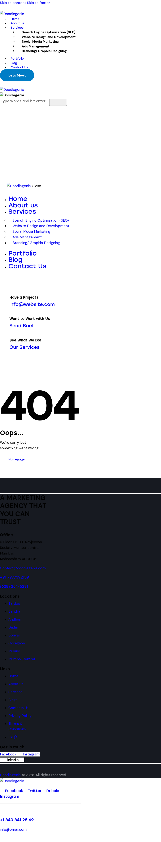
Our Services (24, 347)
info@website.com (32, 304)
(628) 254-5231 (14, 586)
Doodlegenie (10, 775)
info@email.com (13, 829)
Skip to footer (38, 2)
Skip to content (13, 2)
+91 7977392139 (14, 577)
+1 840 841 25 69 (17, 820)
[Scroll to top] (1, 839)
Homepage (16, 459)
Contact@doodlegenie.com (23, 568)
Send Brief (21, 325)
